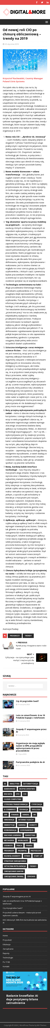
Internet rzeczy (26, 820)
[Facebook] (36, 2)
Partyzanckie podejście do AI (30, 762)
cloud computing (12, 799)
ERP (5, 814)
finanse (15, 814)
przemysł (22, 850)
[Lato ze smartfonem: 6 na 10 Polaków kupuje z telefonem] (8, 720)
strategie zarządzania (15, 861)
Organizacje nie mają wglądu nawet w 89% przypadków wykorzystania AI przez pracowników (30, 747)
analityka (14, 784)
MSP (34, 840)
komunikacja (10, 830)
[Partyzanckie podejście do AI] (8, 767)
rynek (27, 856)
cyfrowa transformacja (16, 804)
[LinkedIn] (47, 2)
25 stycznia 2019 (12, 44)
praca (19, 845)
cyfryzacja (37, 804)
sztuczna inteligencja (15, 866)
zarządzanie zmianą (13, 876)
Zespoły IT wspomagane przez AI (31, 730)
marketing (30, 835)
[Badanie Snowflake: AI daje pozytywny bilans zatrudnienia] (25, 981)
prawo (29, 845)
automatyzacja (30, 784)
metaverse (9, 840)
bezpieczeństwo (27, 789)
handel (25, 814)
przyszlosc (36, 850)
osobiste (8, 845)
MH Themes (41, 1025)
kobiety (33, 825)
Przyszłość (7, 940)
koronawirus (26, 830)
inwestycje (9, 825)
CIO (24, 794)
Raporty (6, 953)
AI (5, 784)
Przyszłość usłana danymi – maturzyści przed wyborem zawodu (22, 914)
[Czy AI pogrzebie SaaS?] (8, 706)
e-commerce (10, 809)
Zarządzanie (8, 949)
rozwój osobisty (12, 856)
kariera (22, 825)
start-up (38, 856)
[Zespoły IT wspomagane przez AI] (8, 734)
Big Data (8, 794)
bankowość (9, 789)
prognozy (15, 636)
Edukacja (6, 944)
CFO (17, 794)
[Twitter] (42, 2)
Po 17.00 (6, 962)
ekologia (36, 809)
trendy (28, 636)
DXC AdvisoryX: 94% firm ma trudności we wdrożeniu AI (25, 921)
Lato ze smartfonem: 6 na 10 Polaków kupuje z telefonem (30, 716)
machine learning (12, 835)
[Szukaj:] (25, 686)
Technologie (8, 957)
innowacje (9, 820)
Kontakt (6, 966)
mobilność (23, 840)
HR (34, 814)
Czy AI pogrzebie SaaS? (27, 701)
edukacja (23, 809)
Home (5, 935)
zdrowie (31, 876)
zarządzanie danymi (13, 871)
